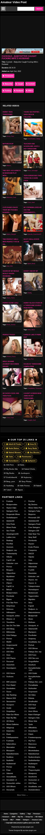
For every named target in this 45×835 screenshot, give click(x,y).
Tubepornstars (34, 586)
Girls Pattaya (11, 635)
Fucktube (10, 741)
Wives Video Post (35, 508)
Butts (21, 465)
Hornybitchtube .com (34, 669)
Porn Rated (10, 685)
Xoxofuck (32, 665)
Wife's (30, 91)
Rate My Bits (11, 718)
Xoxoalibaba (11, 777)
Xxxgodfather (33, 661)
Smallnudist (33, 701)
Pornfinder (32, 635)
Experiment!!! (37, 234)
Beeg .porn (9, 481)
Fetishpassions (12, 737)
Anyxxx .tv (32, 583)
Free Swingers (34, 527)
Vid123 (31, 554)
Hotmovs (9, 609)
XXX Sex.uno (33, 658)
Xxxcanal (10, 661)
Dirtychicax (10, 606)
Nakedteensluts (12, 754)
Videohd (9, 773)
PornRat (9, 544)
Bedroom (9, 197)
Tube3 (7, 490)
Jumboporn (24, 473)
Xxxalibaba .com (34, 786)
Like (29, 359)
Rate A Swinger (34, 715)
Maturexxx (32, 744)
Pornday (31, 767)
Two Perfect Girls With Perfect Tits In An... (11, 241)
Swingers (26, 820)
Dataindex (10, 731)
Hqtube (31, 557)
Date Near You (34, 534)
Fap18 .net (10, 560)
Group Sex (29, 817)
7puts (30, 724)
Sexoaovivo (11, 701)
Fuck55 (31, 570)
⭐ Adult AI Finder (12, 444)
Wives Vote (32, 721)
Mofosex (31, 622)
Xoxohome (32, 777)
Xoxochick (10, 665)
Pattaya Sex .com (35, 682)
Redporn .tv (33, 609)
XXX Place (32, 783)
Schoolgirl (35, 170)
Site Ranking (11, 695)
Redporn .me (11, 550)
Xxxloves (9, 677)
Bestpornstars (11, 593)
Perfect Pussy (9, 335)
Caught (20, 84)
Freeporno (32, 550)
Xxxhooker (32, 688)
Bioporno (32, 514)
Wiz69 (8, 642)
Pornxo (9, 639)
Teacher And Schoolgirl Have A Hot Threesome (32, 146)
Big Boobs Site (11, 469)
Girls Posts (10, 524)
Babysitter (8, 84)
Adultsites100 (33, 521)
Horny (8, 136)
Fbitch (30, 734)
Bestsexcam (33, 593)
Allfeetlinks (32, 728)
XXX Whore (11, 786)
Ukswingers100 (12, 534)
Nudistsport (32, 764)
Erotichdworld (10, 477)
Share (8, 298)
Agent (29, 263)
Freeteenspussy (34, 737)
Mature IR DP (8, 144)
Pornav (9, 767)
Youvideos (10, 622)
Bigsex (19, 490)
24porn (9, 583)
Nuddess (9, 757)
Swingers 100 (33, 531)
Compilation (31, 388)
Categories (14, 814)
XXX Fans (32, 655)
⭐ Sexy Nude (30, 448)
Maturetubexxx (34, 612)
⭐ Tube (8, 457)
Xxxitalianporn (12, 518)
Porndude (10, 596)
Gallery (22, 814)
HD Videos (39, 817)
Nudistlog (9, 486)
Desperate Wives (13, 514)
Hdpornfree (10, 573)
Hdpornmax (33, 563)
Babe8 (37, 486)
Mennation (10, 747)
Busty (33, 263)
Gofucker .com (12, 563)
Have (29, 170)
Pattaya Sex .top (34, 652)
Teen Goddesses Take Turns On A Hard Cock (33, 178)
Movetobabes (33, 750)
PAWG (18, 820)
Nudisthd (9, 760)
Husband (19, 91)
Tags (29, 814)
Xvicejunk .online (13, 616)
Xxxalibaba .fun (34, 642)
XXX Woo (10, 652)
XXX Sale (10, 648)
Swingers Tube (34, 511)
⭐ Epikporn (29, 461)
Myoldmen (10, 576)
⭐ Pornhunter (24, 457)
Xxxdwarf (32, 708)
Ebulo (8, 734)
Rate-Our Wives (12, 715)
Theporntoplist (34, 770)
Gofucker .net (33, 576)
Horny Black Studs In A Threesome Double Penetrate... (33, 305)
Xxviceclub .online (13, 783)
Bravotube (32, 573)
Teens (13, 298)
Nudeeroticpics (34, 757)
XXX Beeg (10, 629)
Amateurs (5, 817)
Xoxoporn (10, 705)
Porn (32, 359)
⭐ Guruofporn (11, 461)
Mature (9, 165)
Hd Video (32, 695)
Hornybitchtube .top (34, 678)
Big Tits (20, 817)
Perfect (9, 356)
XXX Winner (33, 648)
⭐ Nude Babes (11, 448)
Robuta (31, 698)
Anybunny (26, 477)
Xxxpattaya (10, 711)
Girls (11, 266)
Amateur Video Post (13, 2)
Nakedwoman (33, 754)
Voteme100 (32, 629)
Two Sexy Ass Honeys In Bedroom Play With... (12, 173)
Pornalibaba (33, 685)
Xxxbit (8, 708)
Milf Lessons (11, 682)
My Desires (32, 504)
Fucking (7, 91)
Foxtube (9, 501)
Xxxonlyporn (11, 668)
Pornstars (36, 814)
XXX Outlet (32, 673)
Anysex (31, 544)
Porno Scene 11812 (10, 303)
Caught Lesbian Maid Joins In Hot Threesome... (32, 395)
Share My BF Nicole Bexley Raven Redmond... (11, 273)
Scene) (13, 324)
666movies (10, 632)
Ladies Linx (10, 537)
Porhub (31, 645)
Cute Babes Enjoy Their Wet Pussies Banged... (10, 210)
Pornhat (31, 501)
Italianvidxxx (11, 744)
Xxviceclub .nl (33, 780)
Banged (13, 234)
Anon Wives (33, 711)
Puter (8, 770)
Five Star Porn (12, 603)
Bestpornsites (11, 504)
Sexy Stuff (32, 537)
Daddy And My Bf (31, 271)
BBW (13, 817)
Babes (8, 234)
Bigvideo (31, 599)
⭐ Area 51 (31, 444)
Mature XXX (11, 698)
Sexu (30, 603)
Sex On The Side (13, 625)
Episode (30, 234)
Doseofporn (33, 731)
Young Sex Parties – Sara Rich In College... (32, 114)
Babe (29, 329)
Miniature (32, 747)
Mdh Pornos (24, 486)
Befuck (9, 589)
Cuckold (31, 84)
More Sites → (22, 795)
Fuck (12, 417)
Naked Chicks (28, 469)
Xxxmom (9, 547)
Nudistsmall (11, 764)
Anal (7, 266)
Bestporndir (33, 616)
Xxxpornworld (11, 645)
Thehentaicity (11, 554)
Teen (12, 136)
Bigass (9, 599)
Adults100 (10, 521)
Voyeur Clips (11, 508)
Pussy (14, 356)
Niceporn (10, 580)
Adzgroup (10, 728)
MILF (12, 820)
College (38, 138)
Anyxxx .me (33, 580)
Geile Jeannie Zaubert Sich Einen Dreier (11, 364)
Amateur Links (37, 820)
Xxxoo (8, 692)
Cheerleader (31, 138)
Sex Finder (10, 531)
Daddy (30, 293)
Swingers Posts (34, 524)
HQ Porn (31, 741)
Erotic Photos (33, 547)
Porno (8, 324)
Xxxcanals (10, 790)
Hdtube (9, 557)
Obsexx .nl (10, 619)
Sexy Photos (25, 481)
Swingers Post (12, 511)
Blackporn (32, 632)
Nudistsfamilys (34, 760)
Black (33, 329)
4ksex (30, 619)
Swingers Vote (34, 718)
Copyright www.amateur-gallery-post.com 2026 (22, 823)
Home (6, 814)
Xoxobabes (10, 688)
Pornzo (9, 567)
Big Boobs (9, 473)
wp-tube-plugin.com (27, 827)
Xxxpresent (32, 692)
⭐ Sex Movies (33, 452)
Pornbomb (32, 540)
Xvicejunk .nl (33, 625)
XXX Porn (9, 465)
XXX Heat (32, 705)
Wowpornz (32, 773)
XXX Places (11, 658)
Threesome (8, 76)
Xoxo (8, 655)
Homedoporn (33, 589)
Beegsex (9, 570)
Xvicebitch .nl (11, 780)
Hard (33, 202)
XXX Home (10, 673)
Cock (14, 197)
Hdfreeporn (10, 612)
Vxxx (30, 560)
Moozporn (10, 750)
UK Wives (10, 721)
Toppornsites (33, 596)
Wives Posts (11, 527)
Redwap (9, 540)
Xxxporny (32, 639)
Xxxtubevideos (34, 790)
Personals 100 (34, 518)
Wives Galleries (12, 724)
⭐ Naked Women (12, 452)
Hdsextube (32, 567)
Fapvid (31, 606)
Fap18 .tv (10, 586)
